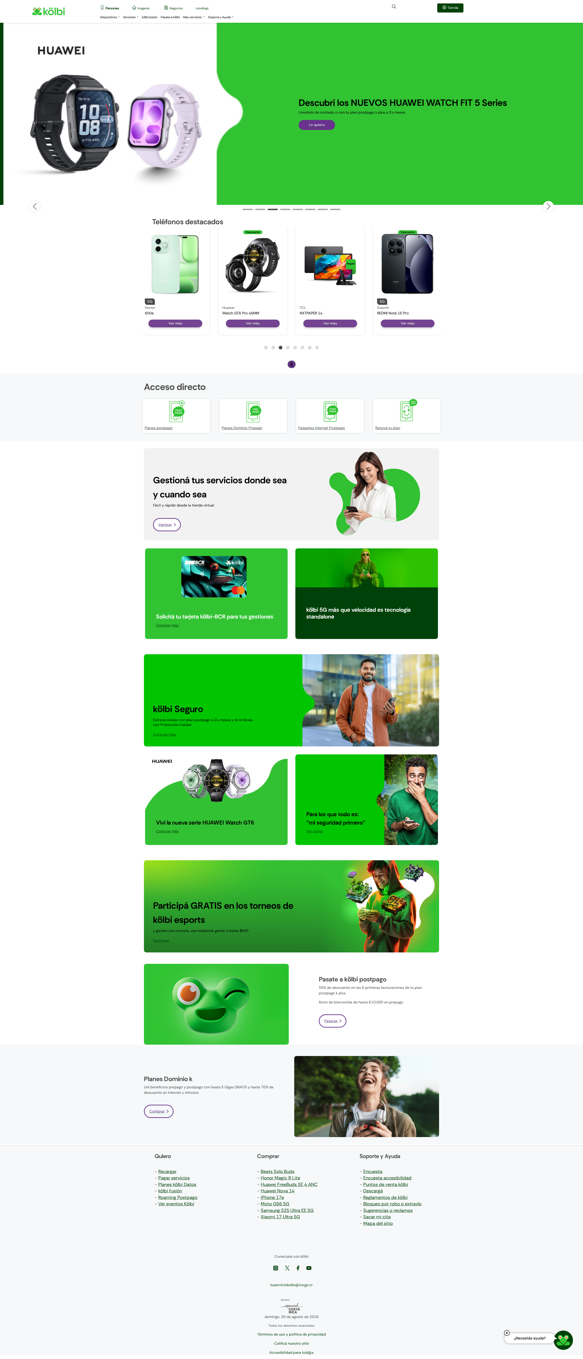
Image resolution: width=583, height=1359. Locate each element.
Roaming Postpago (177, 1197)
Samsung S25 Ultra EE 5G (287, 1210)
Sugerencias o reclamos (388, 1210)
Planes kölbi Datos (177, 1184)
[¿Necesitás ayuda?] (563, 1340)
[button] (548, 206)
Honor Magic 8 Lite (280, 1178)
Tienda (452, 7)
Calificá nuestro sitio (291, 1343)
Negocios (176, 8)
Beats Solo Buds (277, 1171)
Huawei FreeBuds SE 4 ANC (289, 1184)
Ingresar (165, 524)
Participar (314, 625)
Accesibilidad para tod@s (291, 1352)
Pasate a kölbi (170, 17)
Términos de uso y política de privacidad (291, 1334)
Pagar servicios (174, 1178)
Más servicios (192, 17)
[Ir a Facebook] (298, 1267)
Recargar (167, 1171)
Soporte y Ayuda (219, 17)
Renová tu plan (387, 427)
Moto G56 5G (275, 1204)
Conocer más (167, 625)
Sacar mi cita (377, 1217)
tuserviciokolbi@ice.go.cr (291, 1285)
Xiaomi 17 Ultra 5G (280, 1217)
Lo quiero (313, 124)
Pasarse (331, 1020)
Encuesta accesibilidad (387, 1178)
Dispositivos (109, 17)
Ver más (175, 323)
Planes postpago (159, 427)
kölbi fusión (149, 17)
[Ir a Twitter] (288, 1267)
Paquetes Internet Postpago (321, 427)
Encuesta (372, 1171)
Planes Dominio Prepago (242, 427)
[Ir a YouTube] (308, 1267)
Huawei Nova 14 (277, 1191)
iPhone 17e (272, 1197)
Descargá (373, 1191)
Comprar (157, 1111)
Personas (112, 8)
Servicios (129, 17)
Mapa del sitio (378, 1223)
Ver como (314, 831)
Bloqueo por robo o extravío (392, 1204)
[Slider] (248, 209)
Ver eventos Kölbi (176, 1204)
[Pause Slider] (292, 364)
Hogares (144, 8)
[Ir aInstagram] (276, 1267)
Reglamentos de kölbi (385, 1197)
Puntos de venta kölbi (385, 1184)
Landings (202, 8)
